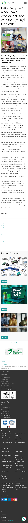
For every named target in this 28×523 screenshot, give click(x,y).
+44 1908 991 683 (7, 387)
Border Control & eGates (21, 471)
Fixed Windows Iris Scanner (6, 434)
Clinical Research (19, 465)
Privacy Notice (3, 511)
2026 (2, 223)
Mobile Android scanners (8, 438)
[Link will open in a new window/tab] (2, 499)
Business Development (7, 483)
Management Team (19, 485)
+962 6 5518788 (7, 415)
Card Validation (5, 471)
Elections (4, 457)
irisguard (7, 2)
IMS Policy (3, 517)
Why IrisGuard (5, 479)
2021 (2, 234)
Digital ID (17, 455)
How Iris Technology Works (7, 443)
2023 (2, 230)
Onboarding (18, 438)
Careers (4, 491)
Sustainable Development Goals (21, 488)
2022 (2, 232)
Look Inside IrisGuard (20, 479)
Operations (17, 483)
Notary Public (5, 459)
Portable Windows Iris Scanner (20, 434)
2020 (2, 236)
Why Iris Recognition (20, 442)
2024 (2, 227)
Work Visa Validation (19, 457)
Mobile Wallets (18, 451)
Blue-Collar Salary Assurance (6, 452)
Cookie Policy (3, 514)
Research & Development (8, 481)
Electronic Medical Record (19, 462)
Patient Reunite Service (7, 465)
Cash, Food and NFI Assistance (19, 468)
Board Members (6, 485)
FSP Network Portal (19, 440)
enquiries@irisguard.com (10, 389)
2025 (2, 225)
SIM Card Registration (7, 455)
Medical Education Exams (8, 461)
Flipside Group (11, 520)
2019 (2, 239)
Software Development (20, 481)
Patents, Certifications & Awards (7, 488)
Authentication (5, 440)
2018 (2, 241)
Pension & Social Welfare (8, 467)
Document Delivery (19, 459)
